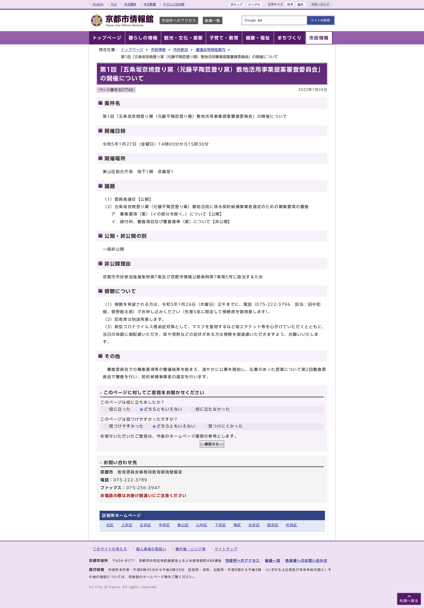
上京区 (126, 525)
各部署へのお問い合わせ (306, 560)
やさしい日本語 (174, 4)
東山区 (183, 525)
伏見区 (291, 525)
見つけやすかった (126, 426)
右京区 (254, 525)
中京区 (164, 525)
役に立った (120, 409)
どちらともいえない (163, 409)
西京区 (272, 525)
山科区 (201, 525)
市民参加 (180, 50)
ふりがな (254, 4)
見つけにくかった (225, 426)
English (98, 4)
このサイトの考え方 (110, 549)
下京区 (220, 525)
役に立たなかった (213, 409)
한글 (114, 4)
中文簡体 (130, 4)
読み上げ (237, 4)
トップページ (132, 50)
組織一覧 (212, 20)
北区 (110, 525)
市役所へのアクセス (179, 20)
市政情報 (158, 50)
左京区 (145, 525)
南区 (237, 525)
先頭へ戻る (409, 601)
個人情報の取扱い (151, 549)
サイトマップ (226, 549)
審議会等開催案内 (210, 50)
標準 (290, 4)
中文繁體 (150, 4)
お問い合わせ (320, 4)
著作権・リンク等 (190, 549)
